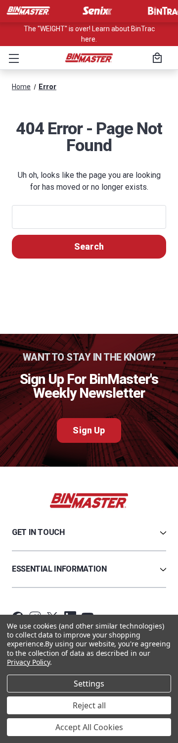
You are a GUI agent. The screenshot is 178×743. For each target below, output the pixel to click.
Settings (89, 683)
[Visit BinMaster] (28, 11)
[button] (12, 58)
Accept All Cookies (89, 727)
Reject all (89, 705)
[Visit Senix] (96, 11)
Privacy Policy (28, 662)
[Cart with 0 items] (156, 59)
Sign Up (89, 430)
